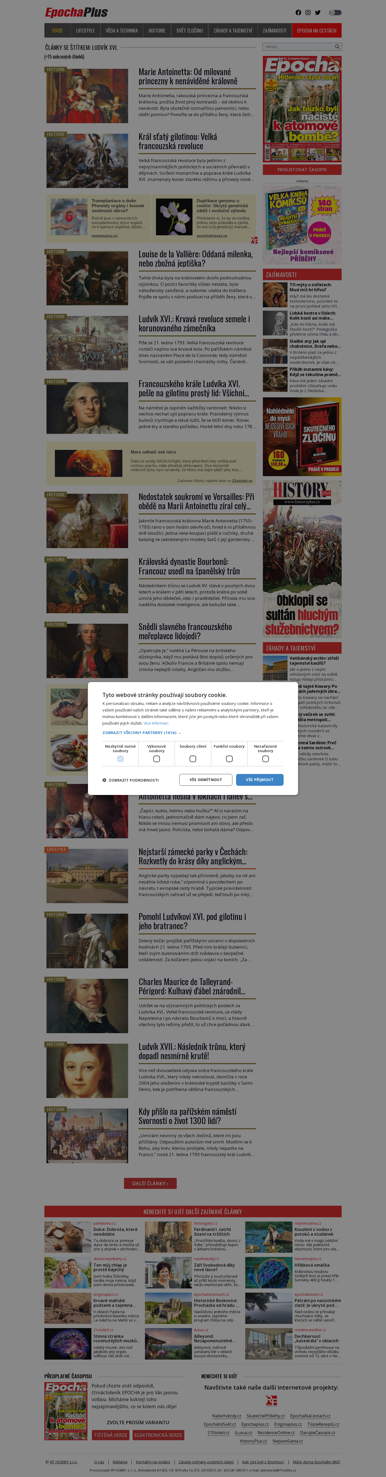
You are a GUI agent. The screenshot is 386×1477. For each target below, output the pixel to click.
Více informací (156, 723)
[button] (193, 732)
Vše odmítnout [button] (206, 779)
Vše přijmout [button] (260, 779)
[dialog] (193, 738)
